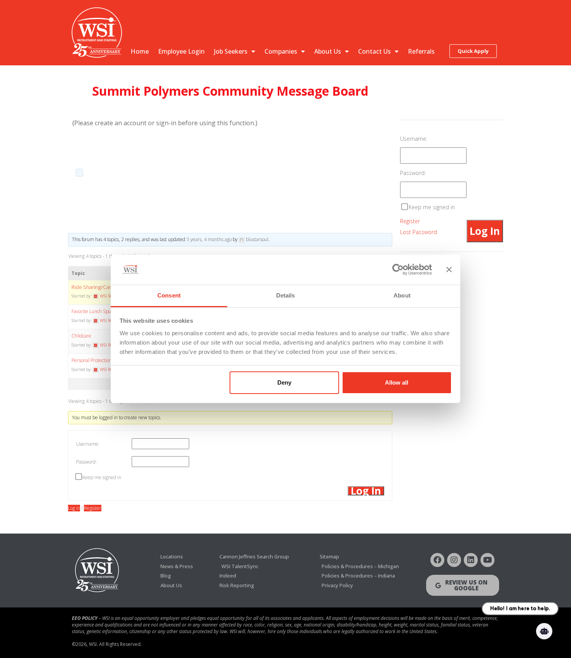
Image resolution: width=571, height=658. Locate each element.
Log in (74, 508)
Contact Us (374, 51)
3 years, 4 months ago (209, 239)
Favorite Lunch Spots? (93, 311)
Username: (87, 444)
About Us (327, 51)
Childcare (81, 335)
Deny (284, 382)
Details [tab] (285, 295)
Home (140, 51)
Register (92, 508)
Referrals (421, 51)
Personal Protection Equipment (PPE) (109, 360)
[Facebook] (437, 560)
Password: (86, 461)
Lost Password (418, 232)
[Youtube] (487, 560)
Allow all (396, 382)
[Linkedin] (471, 560)
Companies (281, 51)
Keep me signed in (101, 477)
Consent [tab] (169, 295)
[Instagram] (454, 560)
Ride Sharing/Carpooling (100, 287)
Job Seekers (230, 51)
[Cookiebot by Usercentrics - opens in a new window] (398, 270)
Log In (366, 490)
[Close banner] (449, 270)
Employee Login (181, 51)
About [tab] (402, 295)
